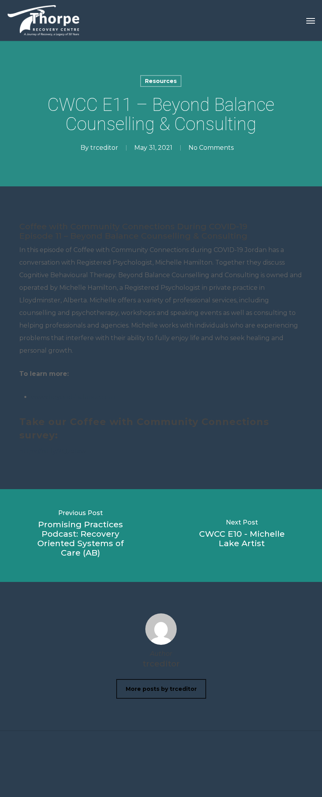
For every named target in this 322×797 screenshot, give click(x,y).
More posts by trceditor (161, 688)
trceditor (104, 147)
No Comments (211, 147)
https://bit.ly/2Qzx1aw (52, 451)
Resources (161, 81)
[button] (310, 20)
